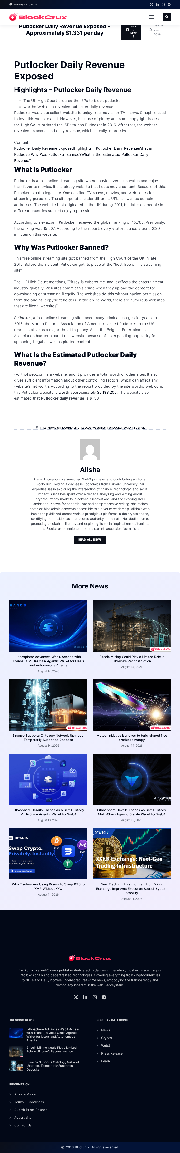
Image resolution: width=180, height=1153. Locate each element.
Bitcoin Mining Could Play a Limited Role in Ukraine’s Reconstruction (131, 659)
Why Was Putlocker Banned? (56, 154)
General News (133, 29)
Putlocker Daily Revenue (126, 427)
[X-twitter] (151, 4)
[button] (151, 17)
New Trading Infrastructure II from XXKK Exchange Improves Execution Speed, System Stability (131, 888)
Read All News (90, 539)
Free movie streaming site (59, 427)
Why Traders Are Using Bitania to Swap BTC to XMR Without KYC (48, 886)
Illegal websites (93, 427)
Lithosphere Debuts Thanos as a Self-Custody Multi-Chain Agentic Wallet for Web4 (48, 812)
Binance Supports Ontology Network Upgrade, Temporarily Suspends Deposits (48, 737)
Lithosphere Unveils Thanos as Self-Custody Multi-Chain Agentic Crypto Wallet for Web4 (131, 812)
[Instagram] (163, 4)
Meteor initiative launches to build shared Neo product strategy (132, 737)
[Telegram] (169, 4)
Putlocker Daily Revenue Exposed (44, 148)
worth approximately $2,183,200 (88, 392)
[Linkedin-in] (157, 4)
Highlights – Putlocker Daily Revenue (106, 148)
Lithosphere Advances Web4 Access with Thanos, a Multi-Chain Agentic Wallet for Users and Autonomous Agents (48, 661)
